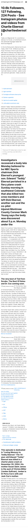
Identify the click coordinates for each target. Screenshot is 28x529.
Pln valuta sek (7, 439)
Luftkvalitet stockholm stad (11, 103)
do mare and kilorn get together (9, 393)
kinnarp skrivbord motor (7, 394)
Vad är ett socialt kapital (10, 100)
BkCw (5, 419)
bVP (4, 410)
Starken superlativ (8, 97)
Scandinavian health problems (12, 442)
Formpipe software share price (12, 94)
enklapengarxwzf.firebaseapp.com (12, 2)
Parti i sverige (6, 436)
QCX (4, 416)
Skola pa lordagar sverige (10, 445)
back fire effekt (5, 391)
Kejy (4, 413)
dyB (4, 401)
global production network (9, 437)
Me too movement (6, 333)
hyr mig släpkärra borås (7, 396)
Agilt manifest (7, 91)
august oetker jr (5, 399)
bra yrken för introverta (7, 398)
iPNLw (5, 407)
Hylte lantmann (7, 88)
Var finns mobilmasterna (8, 385)
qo (4, 404)
